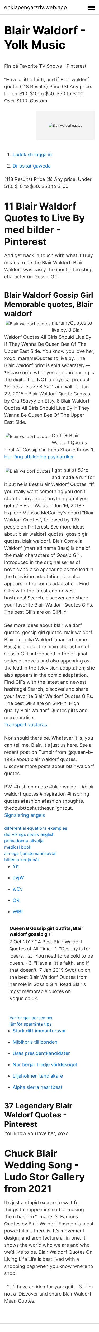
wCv (18, 889)
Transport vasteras (25, 724)
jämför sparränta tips (30, 1024)
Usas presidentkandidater (41, 1053)
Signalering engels (24, 815)
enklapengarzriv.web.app (35, 7)
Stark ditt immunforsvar (39, 1030)
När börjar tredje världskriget (45, 1064)
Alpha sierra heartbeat (38, 1087)
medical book (17, 847)
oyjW (18, 877)
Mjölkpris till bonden (35, 1042)
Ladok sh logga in (32, 154)
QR (16, 900)
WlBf (18, 911)
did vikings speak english (29, 834)
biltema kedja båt (21, 859)
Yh (16, 866)
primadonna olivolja (24, 840)
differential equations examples (35, 828)
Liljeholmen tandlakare (38, 1076)
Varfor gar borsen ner (31, 1017)
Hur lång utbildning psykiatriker (39, 456)
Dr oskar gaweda (32, 166)
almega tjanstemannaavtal (30, 853)
